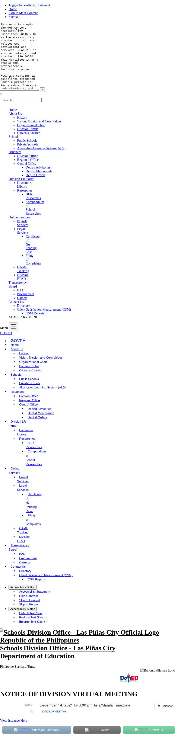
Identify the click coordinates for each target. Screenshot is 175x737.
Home (13, 9)
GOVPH (6, 333)
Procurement (25, 294)
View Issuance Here (13, 720)
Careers (22, 298)
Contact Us (16, 302)
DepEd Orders (35, 175)
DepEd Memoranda (39, 171)
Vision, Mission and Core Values (39, 121)
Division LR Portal (21, 179)
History (22, 117)
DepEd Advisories (38, 167)
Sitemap (14, 17)
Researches (24, 190)
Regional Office (28, 159)
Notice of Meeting (53, 711)
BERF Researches (33, 196)
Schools (14, 136)
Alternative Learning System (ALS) (41, 148)
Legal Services (22, 230)
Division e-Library (24, 184)
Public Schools (27, 140)
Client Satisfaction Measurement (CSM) (44, 309)
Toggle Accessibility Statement (29, 5)
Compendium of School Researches (35, 207)
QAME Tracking (23, 269)
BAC (20, 290)
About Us (15, 113)
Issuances (15, 152)
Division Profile (27, 129)
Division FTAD (23, 277)
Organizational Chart (31, 125)
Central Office (26, 163)
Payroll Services (22, 223)
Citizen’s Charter (28, 133)
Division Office (27, 156)
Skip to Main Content (23, 13)
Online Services (19, 217)
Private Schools (27, 144)
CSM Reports (35, 313)
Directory (23, 305)
